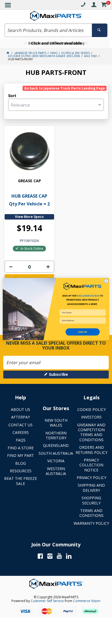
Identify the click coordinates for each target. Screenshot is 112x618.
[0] (104, 5)
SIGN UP (82, 332)
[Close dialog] (106, 281)
